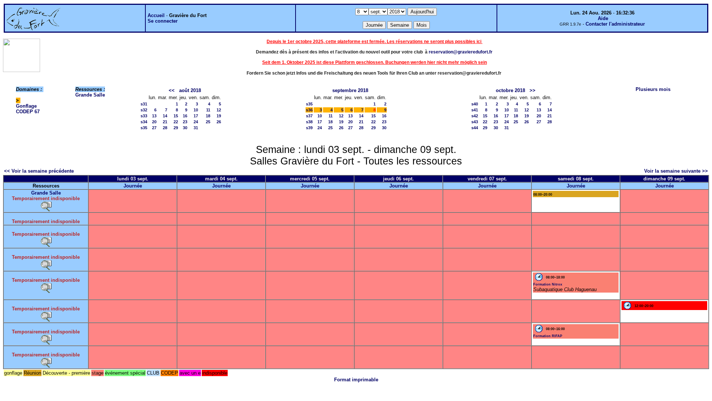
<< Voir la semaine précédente (39, 171)
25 (208, 122)
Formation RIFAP (547, 336)
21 (165, 122)
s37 (309, 116)
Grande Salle (90, 95)
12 (219, 110)
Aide (603, 18)
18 (208, 116)
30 (185, 127)
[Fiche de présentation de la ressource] (46, 206)
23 (185, 122)
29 (176, 127)
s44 (474, 127)
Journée (132, 186)
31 (196, 127)
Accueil (156, 15)
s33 (144, 116)
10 (196, 110)
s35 (144, 127)
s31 (144, 104)
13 (154, 116)
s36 (309, 110)
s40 (474, 104)
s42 (474, 116)
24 (196, 122)
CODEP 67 (28, 111)
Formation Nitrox (547, 284)
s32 (144, 110)
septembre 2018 (350, 90)
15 (176, 116)
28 (165, 127)
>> (532, 90)
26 (219, 122)
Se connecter (163, 21)
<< (172, 90)
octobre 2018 (510, 90)
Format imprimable (356, 379)
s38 (309, 122)
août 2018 (190, 90)
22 (176, 122)
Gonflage (26, 106)
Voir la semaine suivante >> (676, 171)
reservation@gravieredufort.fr (460, 52)
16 (185, 116)
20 (154, 122)
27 (154, 127)
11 (208, 110)
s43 (474, 122)
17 (196, 116)
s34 (144, 122)
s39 (309, 127)
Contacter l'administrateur (615, 24)
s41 (474, 110)
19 (219, 116)
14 (165, 116)
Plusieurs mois (653, 89)
